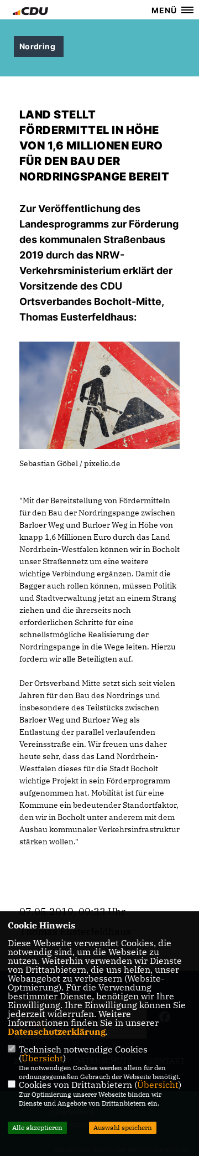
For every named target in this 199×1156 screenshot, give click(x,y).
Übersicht (42, 1058)
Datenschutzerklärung (57, 1031)
